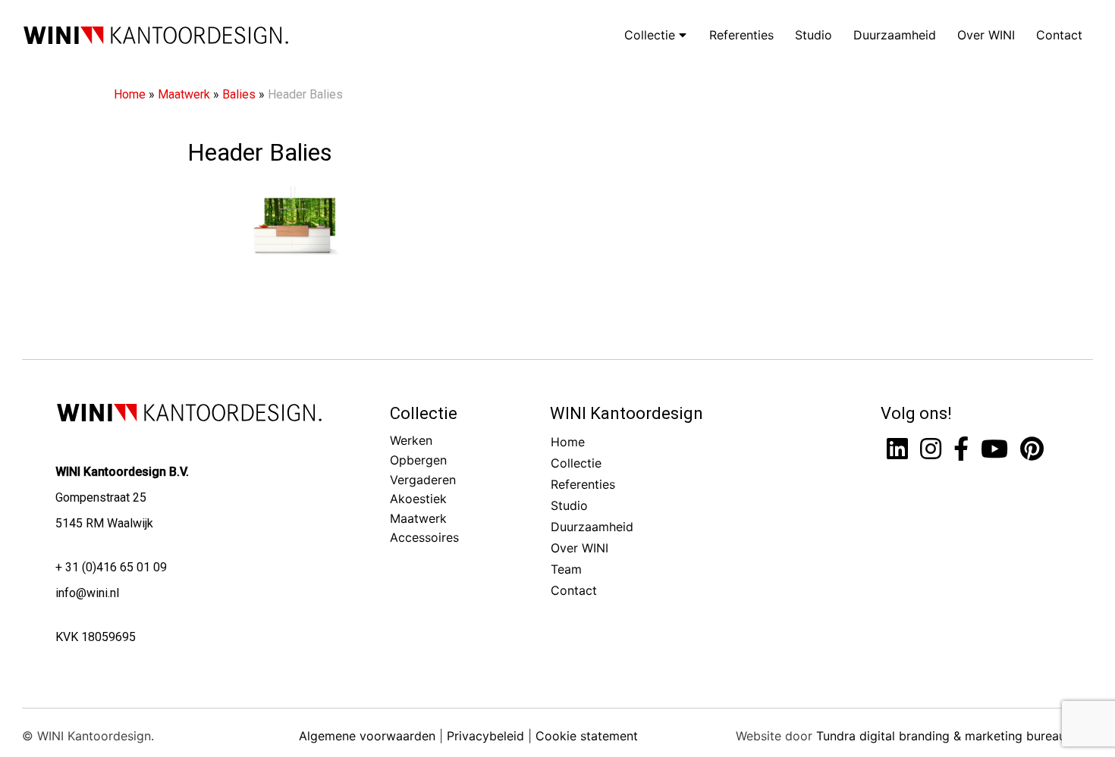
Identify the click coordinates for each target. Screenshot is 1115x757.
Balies (239, 94)
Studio (813, 34)
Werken (411, 440)
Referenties (741, 34)
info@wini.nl (87, 593)
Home (130, 94)
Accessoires (424, 537)
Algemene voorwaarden (367, 735)
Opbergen (418, 460)
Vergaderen (423, 479)
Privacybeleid (485, 735)
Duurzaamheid (894, 34)
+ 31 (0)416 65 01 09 (111, 567)
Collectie (651, 34)
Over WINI (986, 34)
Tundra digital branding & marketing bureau (941, 735)
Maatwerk (184, 94)
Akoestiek (418, 498)
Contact (1059, 34)
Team (566, 569)
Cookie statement (587, 735)
